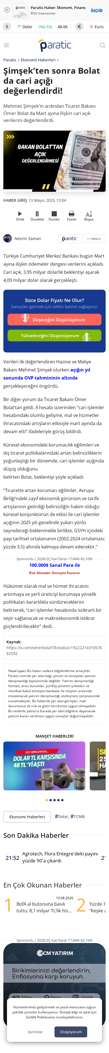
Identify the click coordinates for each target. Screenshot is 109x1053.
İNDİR (97, 10)
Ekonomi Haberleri (38, 60)
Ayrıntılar (35, 1031)
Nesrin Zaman (28, 238)
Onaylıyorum (71, 1032)
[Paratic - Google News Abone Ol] (82, 240)
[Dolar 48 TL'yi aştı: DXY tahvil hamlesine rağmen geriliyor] (44, 766)
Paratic (9, 60)
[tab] (47, 800)
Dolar (61, 816)
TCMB (77, 816)
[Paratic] (54, 46)
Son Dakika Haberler (36, 835)
